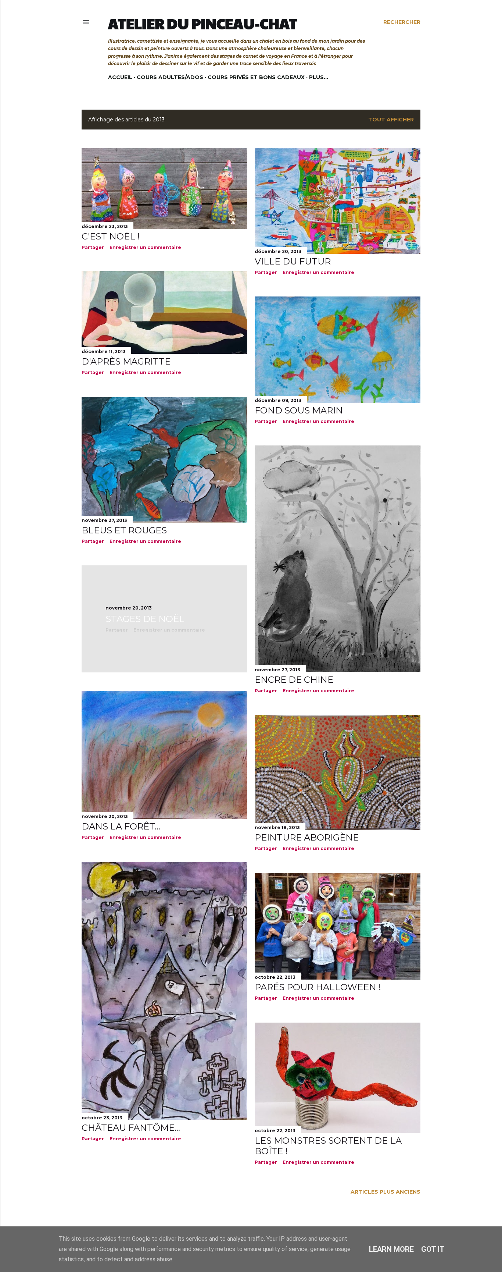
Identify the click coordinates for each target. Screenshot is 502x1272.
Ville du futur (293, 261)
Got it (433, 1249)
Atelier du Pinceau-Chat (202, 23)
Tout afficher (391, 119)
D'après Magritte (126, 361)
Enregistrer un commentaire (145, 247)
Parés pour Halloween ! (318, 987)
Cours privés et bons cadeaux (256, 77)
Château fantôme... (131, 1127)
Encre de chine (294, 679)
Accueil (120, 77)
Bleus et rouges (124, 530)
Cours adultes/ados (170, 77)
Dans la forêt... (121, 826)
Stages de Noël (144, 619)
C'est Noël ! (111, 236)
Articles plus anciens (385, 1191)
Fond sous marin (299, 410)
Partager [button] (93, 247)
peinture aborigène (307, 837)
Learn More (391, 1249)
